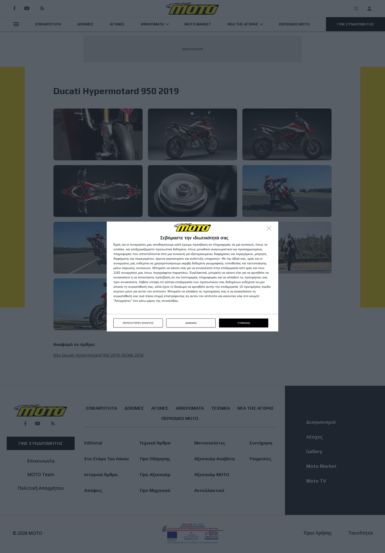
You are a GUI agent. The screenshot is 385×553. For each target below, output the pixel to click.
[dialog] (192, 277)
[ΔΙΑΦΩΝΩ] (270, 229)
